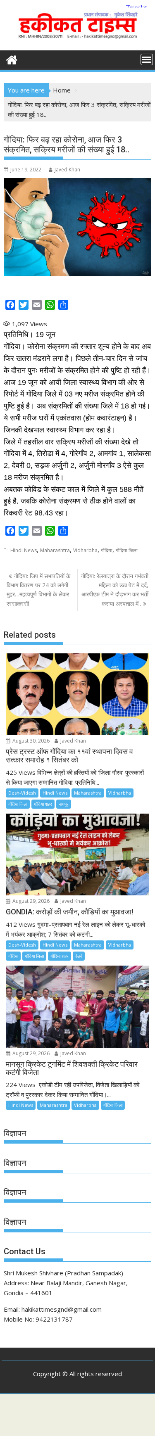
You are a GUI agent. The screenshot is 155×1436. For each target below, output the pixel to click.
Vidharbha (85, 550)
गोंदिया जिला (127, 550)
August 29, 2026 (30, 900)
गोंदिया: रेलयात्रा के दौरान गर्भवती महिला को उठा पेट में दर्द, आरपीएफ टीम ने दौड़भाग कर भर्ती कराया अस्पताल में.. (114, 590)
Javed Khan (67, 169)
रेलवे (78, 956)
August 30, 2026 (30, 740)
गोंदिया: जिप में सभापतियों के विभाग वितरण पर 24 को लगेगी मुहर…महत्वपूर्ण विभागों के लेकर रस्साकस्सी (38, 590)
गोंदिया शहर (43, 804)
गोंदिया (106, 550)
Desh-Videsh (22, 793)
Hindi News (23, 550)
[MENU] (147, 59)
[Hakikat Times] (12, 58)
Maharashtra (55, 550)
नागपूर (64, 804)
